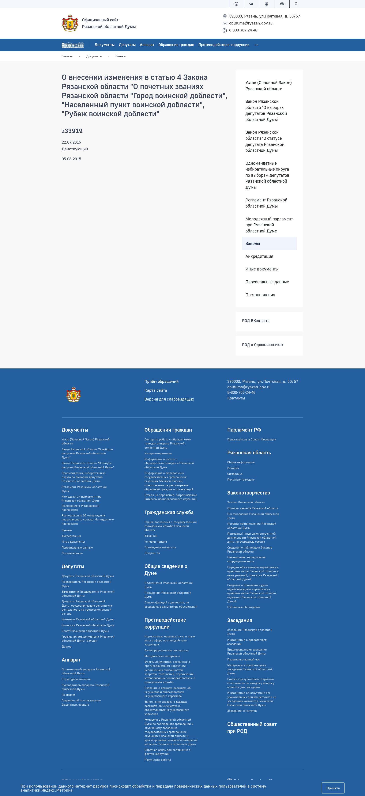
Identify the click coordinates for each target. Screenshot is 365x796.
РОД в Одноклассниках (262, 344)
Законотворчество (248, 492)
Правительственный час (243, 659)
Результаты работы (157, 759)
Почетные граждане (241, 479)
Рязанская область (249, 452)
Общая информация (241, 462)
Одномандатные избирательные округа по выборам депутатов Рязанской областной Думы (267, 175)
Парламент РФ (244, 430)
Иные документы (262, 269)
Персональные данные (267, 281)
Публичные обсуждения (243, 607)
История (233, 468)
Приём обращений (161, 381)
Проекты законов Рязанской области (252, 508)
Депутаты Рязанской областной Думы (88, 576)
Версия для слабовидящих (169, 399)
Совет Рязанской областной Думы (85, 631)
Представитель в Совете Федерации (251, 439)
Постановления (260, 294)
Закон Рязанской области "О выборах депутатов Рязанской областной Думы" (266, 110)
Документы (104, 44)
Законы (252, 243)
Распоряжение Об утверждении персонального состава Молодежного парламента (88, 519)
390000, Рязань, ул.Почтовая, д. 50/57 (264, 16)
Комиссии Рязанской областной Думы (88, 625)
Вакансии (150, 535)
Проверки (68, 694)
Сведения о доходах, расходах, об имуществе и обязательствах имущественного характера (167, 692)
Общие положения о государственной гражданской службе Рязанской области (170, 526)
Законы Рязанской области (246, 502)
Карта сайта (155, 390)
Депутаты (127, 44)
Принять (333, 788)
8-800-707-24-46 (243, 29)
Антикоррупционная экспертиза (166, 650)
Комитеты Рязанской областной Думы (88, 619)
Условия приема (155, 541)
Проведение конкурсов (160, 547)
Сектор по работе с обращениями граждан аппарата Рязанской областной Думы (167, 443)
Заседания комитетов (242, 710)
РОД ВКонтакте (255, 320)
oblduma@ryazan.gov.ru (250, 22)
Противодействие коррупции (224, 44)
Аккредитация (259, 256)
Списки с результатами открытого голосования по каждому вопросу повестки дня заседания (250, 683)
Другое (66, 646)
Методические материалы (162, 656)
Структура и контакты (76, 679)
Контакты (236, 397)
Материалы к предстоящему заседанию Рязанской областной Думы (249, 669)
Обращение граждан (176, 44)
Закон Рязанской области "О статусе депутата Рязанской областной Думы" (264, 141)
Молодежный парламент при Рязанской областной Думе (269, 224)
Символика (234, 473)
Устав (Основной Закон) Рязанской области (268, 85)
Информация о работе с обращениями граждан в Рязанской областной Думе (169, 463)
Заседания (239, 620)
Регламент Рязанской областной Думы (266, 203)
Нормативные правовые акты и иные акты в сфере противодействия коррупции (169, 640)
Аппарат (147, 44)
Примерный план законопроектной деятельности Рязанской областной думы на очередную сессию (251, 537)
